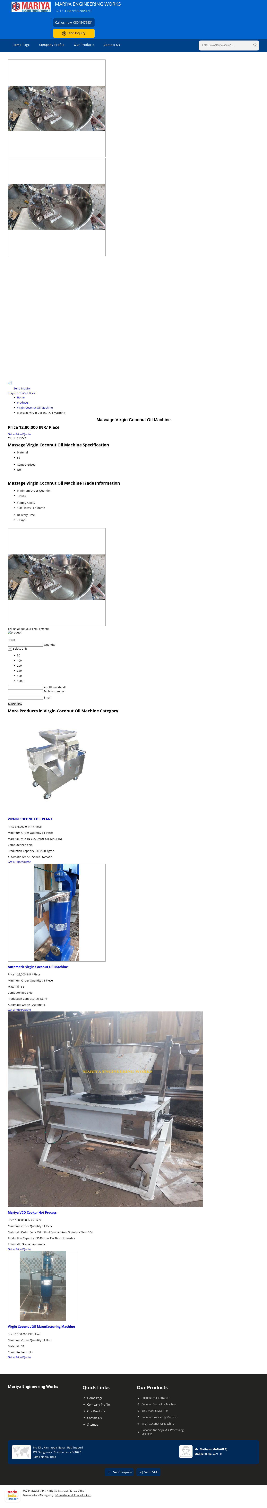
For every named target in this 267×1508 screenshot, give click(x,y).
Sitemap (92, 1424)
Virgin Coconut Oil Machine (35, 407)
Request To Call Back (21, 393)
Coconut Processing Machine (159, 1417)
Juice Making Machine (155, 1410)
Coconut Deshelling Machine (159, 1404)
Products (23, 402)
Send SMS (151, 1472)
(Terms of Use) (77, 1491)
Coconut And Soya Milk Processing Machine (163, 1432)
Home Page (21, 45)
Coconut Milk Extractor (155, 1398)
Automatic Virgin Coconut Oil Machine (38, 967)
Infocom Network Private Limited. (73, 1495)
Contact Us (112, 45)
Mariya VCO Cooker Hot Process (32, 1212)
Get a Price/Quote (19, 434)
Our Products (84, 45)
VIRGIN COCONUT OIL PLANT (30, 819)
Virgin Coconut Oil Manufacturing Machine (41, 1326)
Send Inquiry (75, 33)
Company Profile (52, 45)
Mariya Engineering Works (88, 7)
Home (21, 397)
